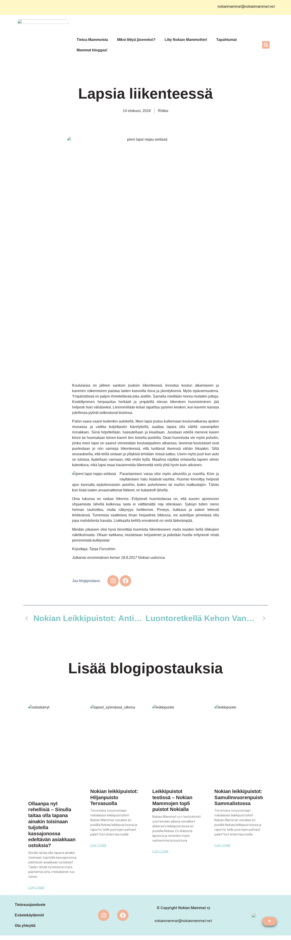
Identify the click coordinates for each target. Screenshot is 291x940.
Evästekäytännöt (29, 915)
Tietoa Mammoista (92, 40)
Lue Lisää (36, 887)
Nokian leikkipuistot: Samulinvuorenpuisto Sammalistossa (239, 797)
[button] (266, 45)
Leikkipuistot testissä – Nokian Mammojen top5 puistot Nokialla (172, 800)
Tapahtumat (226, 40)
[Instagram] (103, 915)
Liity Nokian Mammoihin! (186, 40)
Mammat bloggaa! (92, 50)
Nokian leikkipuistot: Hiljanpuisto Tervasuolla (114, 797)
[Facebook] (122, 915)
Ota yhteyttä (25, 926)
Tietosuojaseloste (30, 905)
